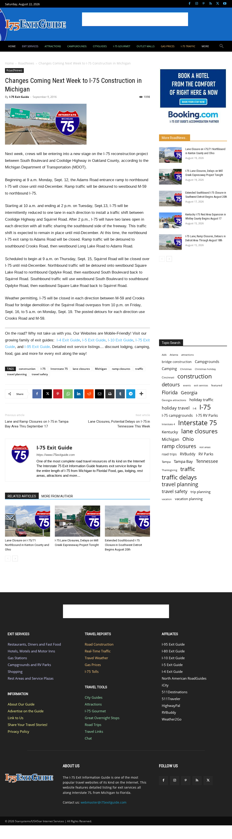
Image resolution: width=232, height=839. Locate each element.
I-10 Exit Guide (120, 340)
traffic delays (179, 477)
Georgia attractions (174, 400)
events (187, 385)
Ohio (188, 439)
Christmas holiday (205, 369)
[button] (221, 46)
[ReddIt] (89, 393)
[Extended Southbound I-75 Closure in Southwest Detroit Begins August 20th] (127, 521)
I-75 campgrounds (177, 415)
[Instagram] (196, 3)
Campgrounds (207, 361)
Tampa (166, 462)
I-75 (43, 369)
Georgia (189, 392)
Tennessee (207, 461)
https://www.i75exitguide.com (55, 455)
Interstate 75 (59, 369)
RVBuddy (187, 454)
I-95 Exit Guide (37, 347)
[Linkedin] (78, 393)
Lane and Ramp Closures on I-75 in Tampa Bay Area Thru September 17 (36, 424)
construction (27, 369)
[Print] (109, 393)
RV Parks (205, 454)
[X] (217, 3)
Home (9, 63)
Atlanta (174, 354)
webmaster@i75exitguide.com (103, 802)
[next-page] (15, 558)
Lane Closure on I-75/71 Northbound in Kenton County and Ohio (27, 545)
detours (171, 384)
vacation (167, 499)
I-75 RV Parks (207, 415)
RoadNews (26, 63)
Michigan (101, 369)
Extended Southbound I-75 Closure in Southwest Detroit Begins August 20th (123, 545)
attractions (187, 354)
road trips (169, 454)
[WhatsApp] (68, 393)
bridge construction (177, 362)
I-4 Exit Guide (68, 340)
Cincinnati (168, 377)
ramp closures (121, 369)
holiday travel (176, 408)
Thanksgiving (169, 470)
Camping (169, 368)
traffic (139, 369)
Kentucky (170, 431)
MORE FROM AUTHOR (57, 496)
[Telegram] (130, 393)
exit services (201, 385)
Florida (170, 392)
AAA (164, 354)
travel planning (17, 374)
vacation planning (189, 498)
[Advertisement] (135, 19)
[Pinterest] (203, 3)
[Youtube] (224, 3)
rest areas (204, 447)
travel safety (40, 374)
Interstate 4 (168, 424)
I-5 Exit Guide (94, 340)
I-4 (194, 408)
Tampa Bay (183, 461)
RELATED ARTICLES (22, 496)
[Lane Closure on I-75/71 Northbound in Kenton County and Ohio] (27, 521)
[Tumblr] (120, 393)
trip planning (200, 491)
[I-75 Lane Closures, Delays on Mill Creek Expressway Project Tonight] (77, 521)
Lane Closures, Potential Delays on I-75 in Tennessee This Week (119, 424)
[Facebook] (189, 3)
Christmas (186, 369)
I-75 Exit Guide (19, 97)
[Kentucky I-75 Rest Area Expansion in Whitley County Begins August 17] (170, 220)
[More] (141, 393)
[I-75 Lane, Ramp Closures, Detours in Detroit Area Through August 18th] (170, 242)
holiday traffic (201, 399)
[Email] (99, 393)
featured (216, 385)
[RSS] (210, 3)
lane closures (81, 369)
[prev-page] (8, 558)
